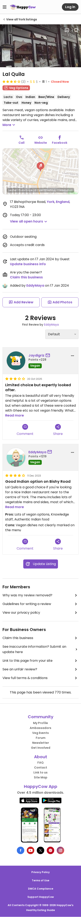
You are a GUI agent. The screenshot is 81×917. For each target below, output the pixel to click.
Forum (40, 738)
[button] (40, 167)
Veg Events (40, 733)
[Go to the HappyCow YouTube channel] (30, 850)
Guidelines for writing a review (26, 604)
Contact (40, 767)
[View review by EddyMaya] (16, 457)
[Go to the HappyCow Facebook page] (20, 850)
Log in (70, 7)
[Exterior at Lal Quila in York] (40, 45)
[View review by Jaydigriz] (16, 361)
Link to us (40, 772)
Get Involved (40, 748)
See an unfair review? (19, 669)
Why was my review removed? (27, 595)
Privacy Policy (40, 872)
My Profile (40, 723)
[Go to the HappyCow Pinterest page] (50, 850)
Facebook (59, 142)
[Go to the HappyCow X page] (40, 850)
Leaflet (13, 190)
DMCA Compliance (40, 888)
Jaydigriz (36, 355)
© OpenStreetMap (45, 190)
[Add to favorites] (76, 30)
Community (40, 717)
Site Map (40, 777)
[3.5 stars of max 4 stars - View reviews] (11, 81)
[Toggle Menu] (4, 7)
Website (40, 142)
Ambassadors (40, 728)
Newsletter (40, 743)
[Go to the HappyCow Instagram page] (60, 850)
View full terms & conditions (25, 678)
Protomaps (25, 190)
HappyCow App (40, 786)
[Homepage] (23, 7)
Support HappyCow (40, 897)
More (6, 124)
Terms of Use (40, 880)
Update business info (28, 264)
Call (21, 142)
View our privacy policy (21, 612)
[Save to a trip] (67, 30)
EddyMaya (35, 285)
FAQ (40, 762)
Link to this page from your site (27, 660)
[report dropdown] (72, 355)
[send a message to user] (48, 355)
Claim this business (26, 277)
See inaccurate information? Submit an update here (34, 649)
